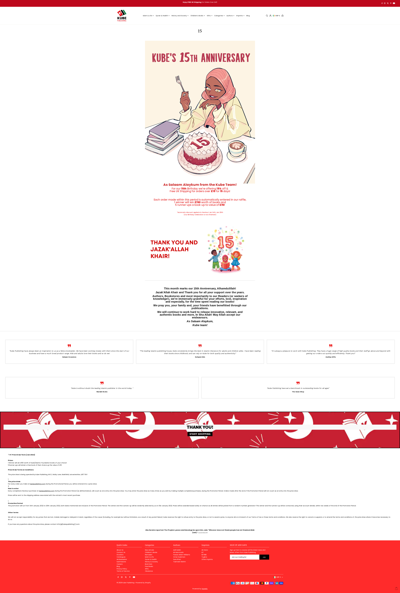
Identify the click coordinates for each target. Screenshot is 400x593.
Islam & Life (149, 557)
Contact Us (121, 552)
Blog (118, 566)
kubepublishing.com (37, 484)
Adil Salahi (177, 550)
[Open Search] (267, 16)
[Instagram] (384, 3)
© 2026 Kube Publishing (125, 583)
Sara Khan (177, 559)
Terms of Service (123, 571)
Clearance (149, 571)
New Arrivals (149, 550)
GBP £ (278, 16)
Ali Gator (205, 550)
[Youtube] (394, 3)
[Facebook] (118, 577)
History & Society (151, 562)
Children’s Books (151, 552)
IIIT (203, 552)
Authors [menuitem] (230, 16)
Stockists (120, 555)
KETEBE (204, 555)
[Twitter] (388, 3)
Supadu (205, 589)
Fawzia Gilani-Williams (181, 555)
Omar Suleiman (179, 557)
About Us (120, 550)
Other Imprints (207, 559)
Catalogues (121, 557)
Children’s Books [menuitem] (197, 16)
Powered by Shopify (143, 583)
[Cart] (282, 16)
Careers (120, 564)
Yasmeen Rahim (179, 562)
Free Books (149, 566)
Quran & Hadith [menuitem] (162, 16)
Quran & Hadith (151, 559)
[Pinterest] (390, 3)
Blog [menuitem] (248, 16)
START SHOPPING (200, 434)
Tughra (204, 557)
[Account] (270, 16)
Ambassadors (122, 559)
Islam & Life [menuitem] (147, 16)
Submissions (121, 562)
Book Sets (148, 564)
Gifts (147, 569)
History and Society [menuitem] (179, 16)
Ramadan (148, 555)
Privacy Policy (122, 569)
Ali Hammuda (178, 552)
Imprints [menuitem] (239, 16)
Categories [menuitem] (218, 16)
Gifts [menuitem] (209, 16)
